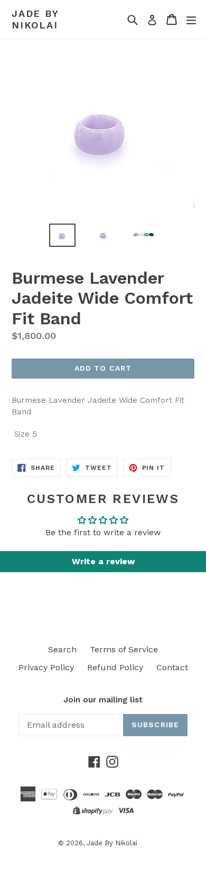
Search (62, 649)
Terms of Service (124, 649)
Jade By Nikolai (35, 19)
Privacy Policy (46, 667)
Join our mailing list (103, 700)
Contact (172, 667)
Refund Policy (115, 667)
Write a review (103, 561)
